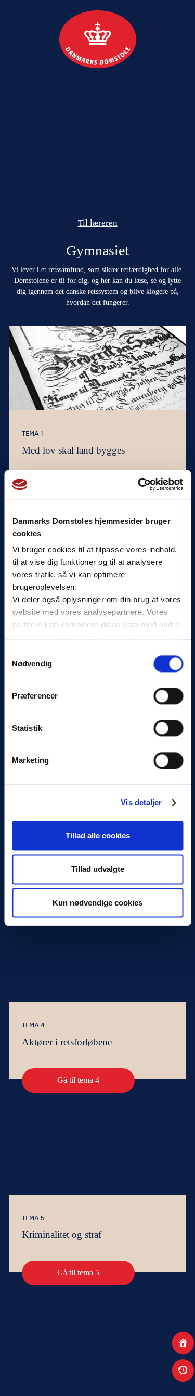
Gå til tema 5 (78, 1272)
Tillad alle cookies (98, 835)
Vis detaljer (141, 802)
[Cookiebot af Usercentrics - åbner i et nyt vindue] (139, 484)
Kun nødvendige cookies (97, 902)
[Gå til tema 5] (97, 1152)
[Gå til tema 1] (97, 368)
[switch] (168, 696)
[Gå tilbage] (183, 1370)
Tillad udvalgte (97, 869)
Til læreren (98, 223)
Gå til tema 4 (78, 1080)
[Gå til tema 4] (97, 959)
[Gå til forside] (183, 1343)
